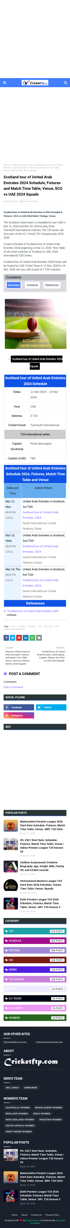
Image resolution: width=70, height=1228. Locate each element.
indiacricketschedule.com (49, 1042)
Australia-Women (18, 1107)
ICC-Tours (32, 998)
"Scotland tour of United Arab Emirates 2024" (33, 611)
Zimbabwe (30, 1087)
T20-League (32, 979)
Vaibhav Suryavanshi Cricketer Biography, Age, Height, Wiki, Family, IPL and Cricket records (42, 866)
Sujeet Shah (12, 201)
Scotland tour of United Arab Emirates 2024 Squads (37, 362)
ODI (32, 960)
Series (32, 969)
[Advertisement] (35, 39)
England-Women (17, 1113)
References (52, 285)
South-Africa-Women (20, 1125)
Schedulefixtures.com (15, 1042)
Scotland (21, 626)
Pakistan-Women (50, 1119)
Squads (32, 626)
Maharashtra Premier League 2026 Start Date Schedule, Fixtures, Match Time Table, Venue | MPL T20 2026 (42, 825)
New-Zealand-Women (20, 1119)
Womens (32, 1017)
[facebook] (19, 707)
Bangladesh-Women (48, 1107)
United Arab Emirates (22, 164)
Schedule (32, 285)
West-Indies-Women (19, 1131)
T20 (39, 626)
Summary (14, 285)
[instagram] (19, 715)
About (24, 1214)
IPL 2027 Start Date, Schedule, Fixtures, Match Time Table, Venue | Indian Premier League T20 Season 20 (42, 846)
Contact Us (36, 1214)
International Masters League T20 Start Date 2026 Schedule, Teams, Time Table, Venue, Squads (41, 885)
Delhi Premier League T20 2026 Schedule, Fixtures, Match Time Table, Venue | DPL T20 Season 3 (40, 903)
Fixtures (32, 950)
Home (7, 164)
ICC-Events (32, 1008)
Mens (32, 988)
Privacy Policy (52, 1214)
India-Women (41, 1113)
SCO (13, 626)
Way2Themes (33, 1220)
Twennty (48, 626)
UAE (56, 626)
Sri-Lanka (12, 1087)
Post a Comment (13, 687)
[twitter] (51, 707)
